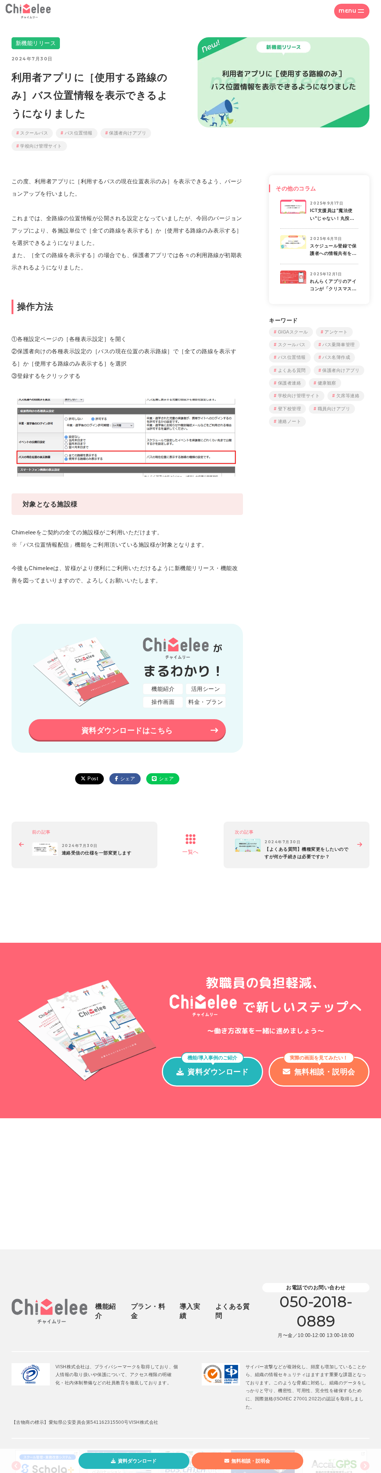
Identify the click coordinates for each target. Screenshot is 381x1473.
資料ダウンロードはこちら (127, 730)
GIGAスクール (293, 332)
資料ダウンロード (137, 1461)
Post (92, 778)
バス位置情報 (79, 133)
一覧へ (190, 852)
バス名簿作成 (336, 357)
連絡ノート (289, 421)
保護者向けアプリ (127, 133)
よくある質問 (292, 370)
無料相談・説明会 (250, 1461)
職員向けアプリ (334, 408)
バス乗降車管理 (338, 344)
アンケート (336, 332)
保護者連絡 (289, 383)
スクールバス (34, 133)
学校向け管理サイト (41, 146)
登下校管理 (289, 408)
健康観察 (327, 383)
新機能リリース (36, 43)
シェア (127, 778)
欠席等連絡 (348, 395)
